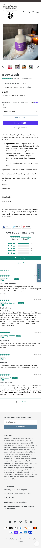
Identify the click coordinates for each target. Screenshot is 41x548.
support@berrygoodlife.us (18, 502)
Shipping (5, 95)
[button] (7, 78)
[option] (10, 67)
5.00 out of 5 (26, 237)
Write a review (25, 87)
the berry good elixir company (19, 539)
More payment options (20, 128)
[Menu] (37, 11)
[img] (5, 276)
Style (4, 107)
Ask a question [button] (20, 263)
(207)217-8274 (9, 498)
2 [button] (19, 402)
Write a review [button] (20, 258)
